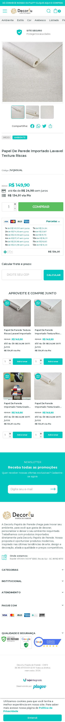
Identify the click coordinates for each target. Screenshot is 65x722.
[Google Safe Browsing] (26, 642)
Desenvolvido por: (24, 686)
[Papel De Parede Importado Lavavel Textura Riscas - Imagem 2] (32, 112)
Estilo (20, 20)
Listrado (54, 20)
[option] (7, 20)
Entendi (32, 717)
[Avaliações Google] (48, 641)
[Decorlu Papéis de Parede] (21, 11)
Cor (29, 20)
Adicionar (22, 361)
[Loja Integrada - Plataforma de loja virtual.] (32, 680)
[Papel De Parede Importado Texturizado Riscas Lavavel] (17, 406)
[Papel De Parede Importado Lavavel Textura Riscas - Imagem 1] (17, 112)
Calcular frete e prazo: (17, 264)
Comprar (40, 207)
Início (6, 137)
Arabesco (40, 20)
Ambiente (8, 20)
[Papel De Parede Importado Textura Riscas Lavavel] (47, 332)
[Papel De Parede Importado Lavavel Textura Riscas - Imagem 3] (47, 112)
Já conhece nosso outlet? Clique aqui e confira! (32, 3)
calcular (53, 275)
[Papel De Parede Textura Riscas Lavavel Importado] (17, 332)
